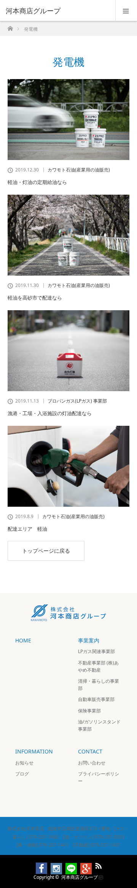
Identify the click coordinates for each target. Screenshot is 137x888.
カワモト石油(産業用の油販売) (79, 170)
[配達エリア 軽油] (68, 466)
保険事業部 (89, 710)
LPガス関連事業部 (96, 651)
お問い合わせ (91, 763)
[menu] (126, 10)
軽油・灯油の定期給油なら (37, 182)
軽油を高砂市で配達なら (35, 297)
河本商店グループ (79, 877)
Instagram (53, 864)
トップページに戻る (46, 550)
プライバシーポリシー (98, 777)
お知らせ (24, 763)
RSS (97, 864)
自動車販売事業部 (96, 699)
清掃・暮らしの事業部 (98, 684)
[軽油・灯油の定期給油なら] (68, 119)
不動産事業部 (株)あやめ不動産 (98, 666)
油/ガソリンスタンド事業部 (99, 725)
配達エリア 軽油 (27, 528)
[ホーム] (10, 26)
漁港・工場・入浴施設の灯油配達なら (50, 413)
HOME (23, 640)
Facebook (38, 864)
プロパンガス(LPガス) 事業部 (77, 401)
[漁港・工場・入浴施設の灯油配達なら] (68, 350)
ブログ (22, 774)
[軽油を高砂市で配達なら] (68, 235)
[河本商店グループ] (57, 10)
